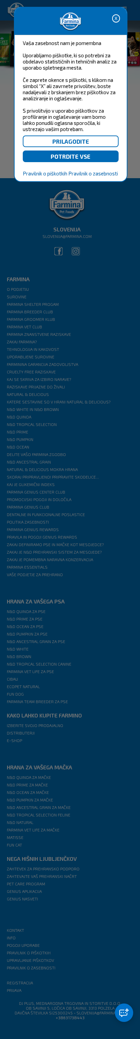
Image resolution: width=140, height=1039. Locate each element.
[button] (124, 1013)
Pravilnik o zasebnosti (93, 173)
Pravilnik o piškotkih (45, 173)
